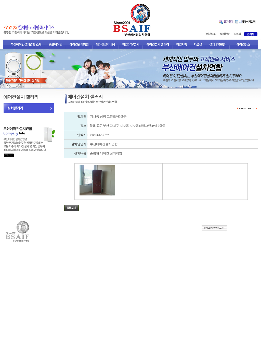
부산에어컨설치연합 (104, 144)
